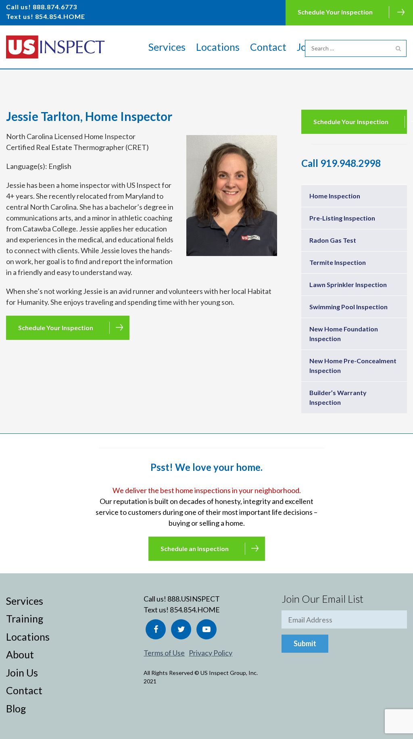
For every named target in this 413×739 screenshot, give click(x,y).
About (20, 654)
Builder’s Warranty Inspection (338, 397)
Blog (16, 708)
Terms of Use (164, 652)
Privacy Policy (210, 652)
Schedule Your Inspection (335, 12)
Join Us (22, 672)
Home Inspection (334, 196)
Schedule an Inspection (195, 548)
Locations (218, 47)
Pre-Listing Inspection (342, 218)
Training (25, 618)
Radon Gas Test (332, 240)
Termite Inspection (337, 262)
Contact (268, 47)
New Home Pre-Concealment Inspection (352, 365)
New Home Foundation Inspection (343, 333)
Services (167, 47)
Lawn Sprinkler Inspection (348, 284)
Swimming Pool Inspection (348, 306)
